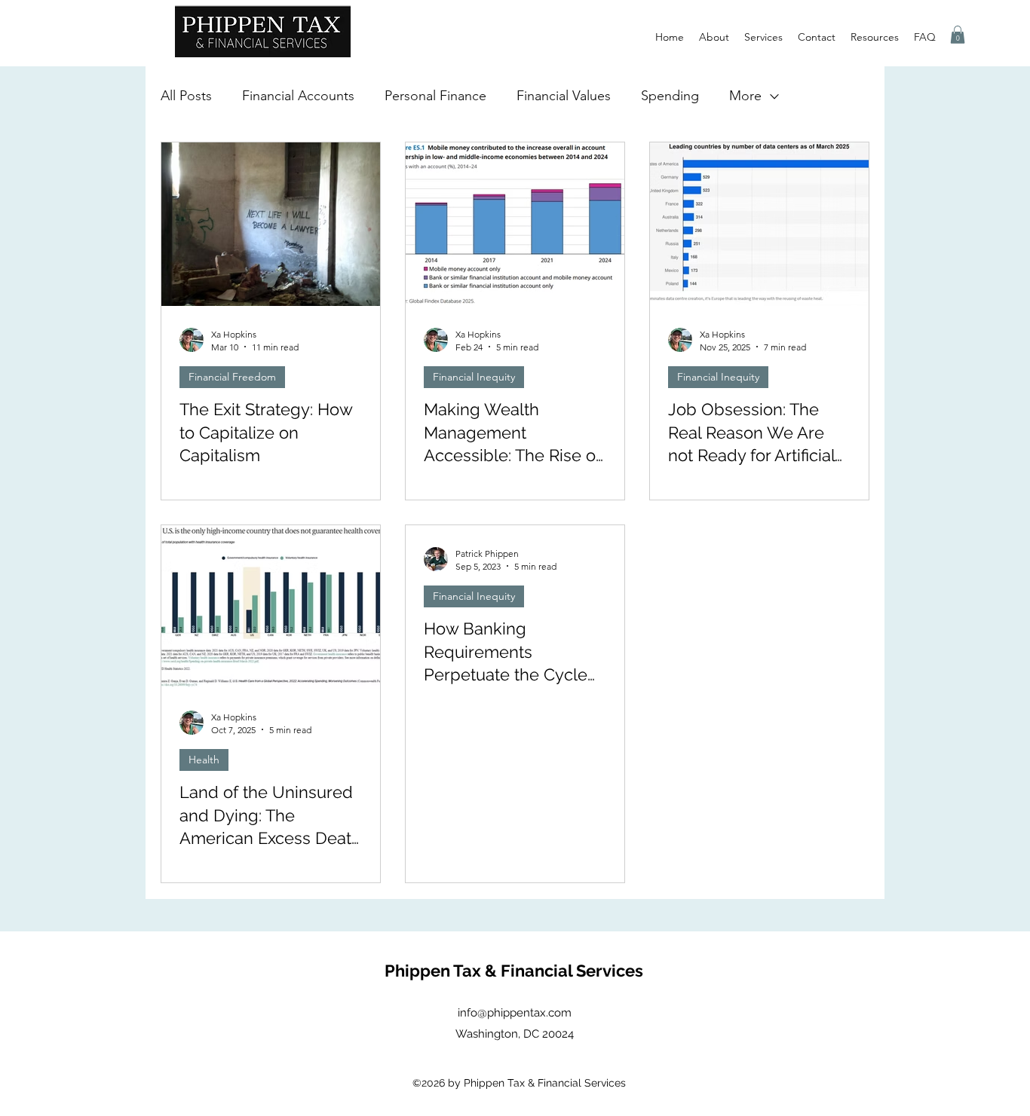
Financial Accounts (298, 95)
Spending (670, 95)
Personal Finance (435, 95)
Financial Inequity (474, 377)
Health (204, 759)
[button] (957, 35)
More (745, 95)
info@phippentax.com (515, 1013)
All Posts (186, 95)
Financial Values (564, 95)
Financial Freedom (232, 377)
